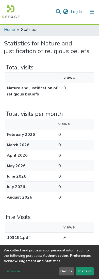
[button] (65, 12)
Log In (77, 12)
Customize (12, 271)
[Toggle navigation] (92, 12)
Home (9, 29)
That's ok (84, 271)
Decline (66, 271)
